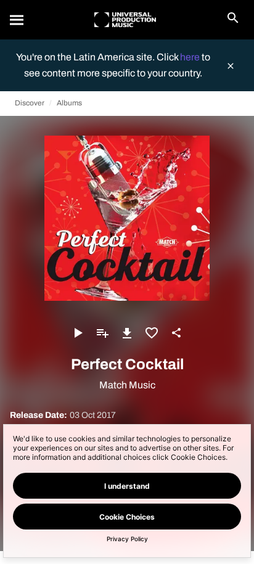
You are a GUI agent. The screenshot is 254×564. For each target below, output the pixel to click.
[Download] (127, 332)
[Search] (17, 20)
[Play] (77, 332)
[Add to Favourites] (151, 332)
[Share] (176, 332)
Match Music (127, 385)
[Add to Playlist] (102, 332)
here (191, 57)
